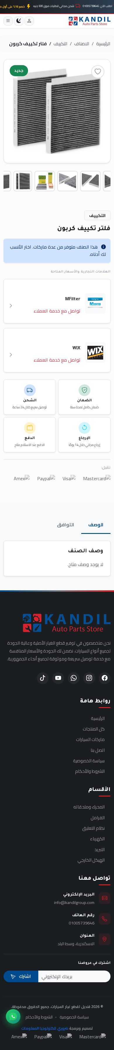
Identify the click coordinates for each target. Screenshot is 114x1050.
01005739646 (81, 923)
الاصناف (81, 43)
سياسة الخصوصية (89, 760)
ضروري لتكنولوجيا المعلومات (44, 1028)
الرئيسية (103, 43)
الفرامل (98, 817)
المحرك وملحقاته (89, 807)
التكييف (60, 43)
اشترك (24, 976)
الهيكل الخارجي (91, 860)
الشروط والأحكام (90, 771)
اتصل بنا (98, 750)
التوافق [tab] (65, 524)
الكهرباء (97, 838)
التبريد (99, 849)
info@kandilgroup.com (74, 902)
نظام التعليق (93, 828)
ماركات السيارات (90, 739)
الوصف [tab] (95, 524)
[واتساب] (13, 1016)
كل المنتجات (94, 729)
